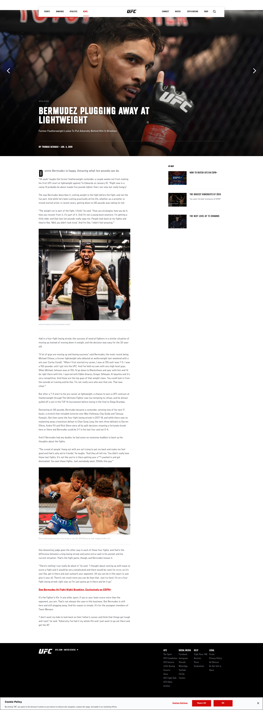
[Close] (258, 703)
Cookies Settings (180, 703)
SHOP (206, 11)
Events (47, 11)
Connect (165, 11)
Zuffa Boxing (192, 11)
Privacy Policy (215, 658)
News (85, 11)
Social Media (185, 650)
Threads (182, 662)
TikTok (182, 674)
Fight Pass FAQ (200, 654)
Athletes (73, 11)
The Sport (167, 654)
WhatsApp (183, 666)
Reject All (201, 703)
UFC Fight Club (169, 678)
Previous (9, 70)
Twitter (182, 678)
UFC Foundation (170, 658)
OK (223, 703)
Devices (197, 658)
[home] (131, 11)
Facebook (183, 654)
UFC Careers (168, 662)
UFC (165, 650)
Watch (178, 11)
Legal (211, 650)
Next (253, 70)
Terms (211, 654)
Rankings (60, 11)
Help (196, 650)
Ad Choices (214, 662)
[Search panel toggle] (214, 11)
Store (165, 674)
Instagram (183, 658)
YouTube (182, 670)
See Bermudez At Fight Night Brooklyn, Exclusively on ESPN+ (75, 589)
